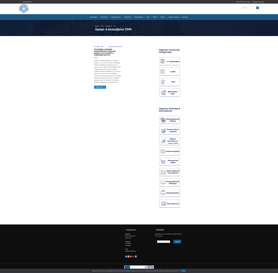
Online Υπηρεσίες (139, 17)
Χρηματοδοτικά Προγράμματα (115, 46)
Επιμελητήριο (93, 17)
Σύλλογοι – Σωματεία (174, 17)
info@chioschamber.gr (259, 1)
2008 (102, 26)
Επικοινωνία (185, 17)
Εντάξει (183, 270)
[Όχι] (276, 271)
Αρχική (97, 26)
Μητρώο (163, 17)
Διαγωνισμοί (127, 17)
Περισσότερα (99, 87)
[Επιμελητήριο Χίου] (24, 9)
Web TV (155, 17)
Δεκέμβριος (108, 26)
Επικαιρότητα (104, 17)
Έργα (148, 17)
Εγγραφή (177, 241)
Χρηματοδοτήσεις (115, 17)
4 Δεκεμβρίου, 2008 (98, 46)
